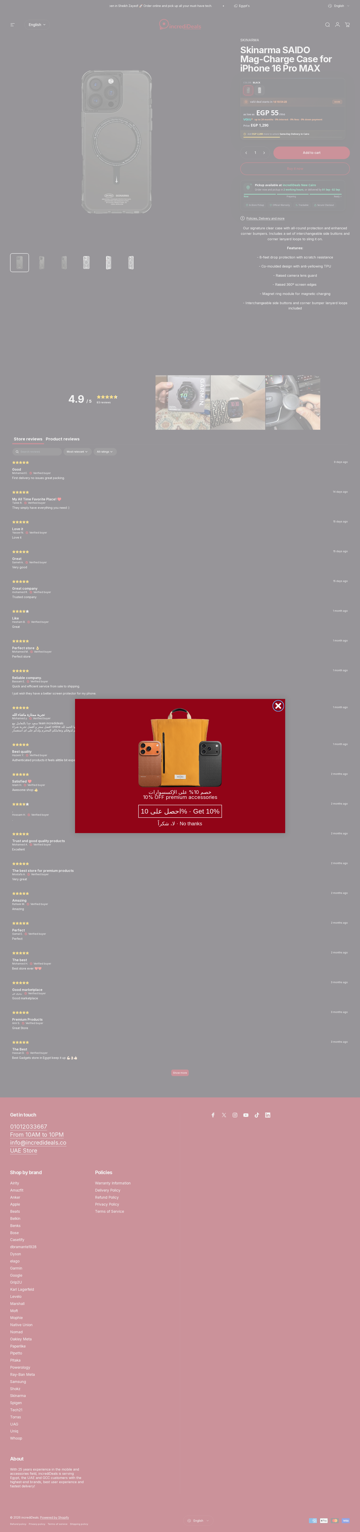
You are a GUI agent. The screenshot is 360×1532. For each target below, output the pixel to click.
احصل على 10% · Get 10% (180, 811)
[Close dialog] (278, 706)
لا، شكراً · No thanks (180, 823)
